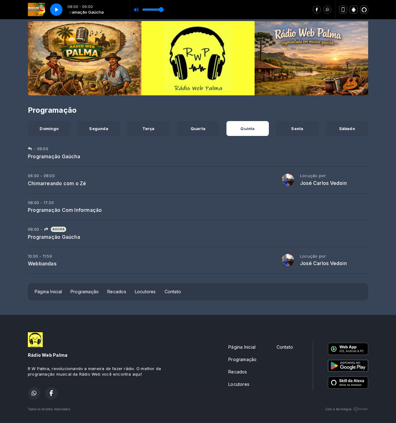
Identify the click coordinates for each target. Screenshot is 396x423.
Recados (116, 291)
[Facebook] (317, 10)
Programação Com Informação (65, 210)
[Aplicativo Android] (354, 10)
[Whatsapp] (327, 10)
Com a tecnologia (338, 409)
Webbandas (42, 263)
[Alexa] (364, 10)
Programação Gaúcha (54, 156)
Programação (85, 291)
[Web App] (343, 10)
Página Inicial (48, 291)
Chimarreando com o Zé (57, 183)
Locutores (145, 291)
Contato (173, 291)
